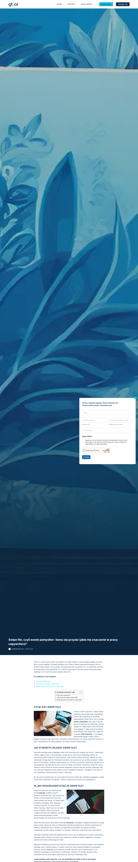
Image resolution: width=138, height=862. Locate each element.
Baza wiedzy (86, 4)
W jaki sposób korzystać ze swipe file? (50, 686)
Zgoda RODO (87, 436)
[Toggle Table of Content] (80, 692)
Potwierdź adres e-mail (115, 424)
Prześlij (86, 457)
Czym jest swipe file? (43, 681)
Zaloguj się (123, 4)
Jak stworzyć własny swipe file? (47, 684)
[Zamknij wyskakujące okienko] (135, 398)
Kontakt (71, 4)
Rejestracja (106, 4)
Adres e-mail (86, 424)
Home (59, 4)
